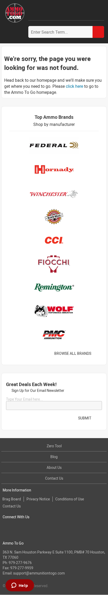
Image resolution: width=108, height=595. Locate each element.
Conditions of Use (69, 498)
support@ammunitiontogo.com (39, 573)
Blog (54, 456)
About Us (54, 467)
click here (74, 86)
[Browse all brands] (98, 353)
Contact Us (54, 478)
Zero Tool (54, 445)
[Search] (98, 32)
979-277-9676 (20, 562)
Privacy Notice (38, 498)
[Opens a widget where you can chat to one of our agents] (19, 585)
